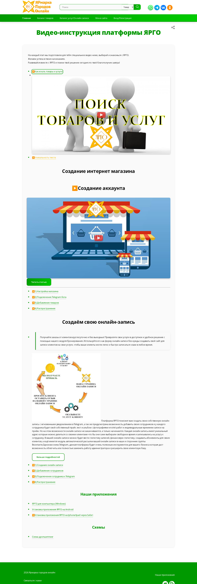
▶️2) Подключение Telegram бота (49, 297)
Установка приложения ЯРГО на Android (52, 509)
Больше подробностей (48, 457)
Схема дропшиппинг (42, 536)
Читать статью (39, 282)
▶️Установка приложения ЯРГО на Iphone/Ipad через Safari (62, 515)
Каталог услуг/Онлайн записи (74, 18)
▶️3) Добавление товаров (45, 302)
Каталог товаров (45, 18)
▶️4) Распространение (43, 308)
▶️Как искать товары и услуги (47, 71)
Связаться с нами (32, 580)
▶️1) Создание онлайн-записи (47, 465)
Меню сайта (101, 18)
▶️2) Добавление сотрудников (47, 470)
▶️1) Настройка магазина (45, 291)
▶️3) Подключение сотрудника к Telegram (53, 476)
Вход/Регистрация (122, 18)
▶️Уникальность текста (44, 157)
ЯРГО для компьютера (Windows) (49, 503)
